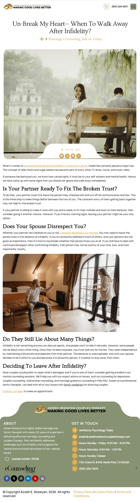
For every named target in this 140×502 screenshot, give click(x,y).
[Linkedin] (73, 156)
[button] (133, 7)
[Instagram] (67, 156)
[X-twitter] (78, 156)
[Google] (42, 478)
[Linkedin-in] (28, 478)
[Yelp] (35, 478)
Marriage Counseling (64, 39)
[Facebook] (61, 156)
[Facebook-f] (7, 478)
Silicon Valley (92, 39)
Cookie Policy (104, 492)
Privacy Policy (83, 492)
